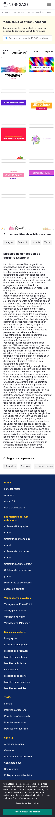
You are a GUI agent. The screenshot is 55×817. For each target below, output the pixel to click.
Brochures (25, 466)
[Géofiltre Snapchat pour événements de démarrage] (13, 108)
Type (47, 51)
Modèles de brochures (16, 650)
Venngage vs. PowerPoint (18, 604)
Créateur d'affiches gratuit (18, 563)
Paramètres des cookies (27, 803)
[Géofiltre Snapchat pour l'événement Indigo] (41, 178)
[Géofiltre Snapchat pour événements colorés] (41, 73)
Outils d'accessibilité (14, 507)
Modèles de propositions (17, 682)
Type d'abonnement (19, 51)
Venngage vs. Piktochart (17, 623)
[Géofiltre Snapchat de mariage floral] (41, 143)
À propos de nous (14, 744)
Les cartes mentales (44, 466)
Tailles (35, 51)
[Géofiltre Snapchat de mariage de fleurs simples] (13, 213)
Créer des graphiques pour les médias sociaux (32, 12)
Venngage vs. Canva (15, 610)
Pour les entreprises (15, 722)
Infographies (10, 466)
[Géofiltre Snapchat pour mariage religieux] (41, 108)
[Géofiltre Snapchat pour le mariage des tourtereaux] (41, 213)
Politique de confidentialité (18, 775)
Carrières (9, 750)
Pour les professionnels (17, 716)
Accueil (5, 12)
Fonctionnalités (12, 488)
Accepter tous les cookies (27, 811)
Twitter (47, 242)
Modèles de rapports (15, 675)
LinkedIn (36, 242)
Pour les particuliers (15, 709)
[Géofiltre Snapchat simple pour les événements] (13, 73)
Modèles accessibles (15, 688)
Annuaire (9, 495)
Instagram (9, 242)
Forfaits (8, 703)
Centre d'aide (11, 769)
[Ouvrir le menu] (49, 4)
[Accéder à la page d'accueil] (15, 4)
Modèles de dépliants (15, 657)
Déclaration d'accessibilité (18, 756)
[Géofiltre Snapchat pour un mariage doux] (13, 143)
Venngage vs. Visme (15, 616)
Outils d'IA (9, 501)
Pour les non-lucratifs (16, 728)
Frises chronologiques (16, 644)
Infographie (10, 638)
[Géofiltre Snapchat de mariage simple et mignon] (13, 178)
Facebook (23, 242)
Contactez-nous (12, 762)
